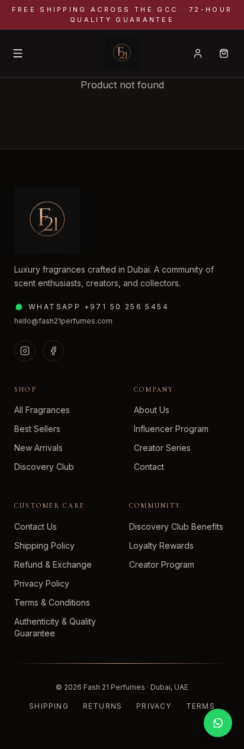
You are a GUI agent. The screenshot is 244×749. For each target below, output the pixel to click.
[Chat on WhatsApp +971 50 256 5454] (218, 723)
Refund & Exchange (53, 564)
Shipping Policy (44, 545)
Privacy (153, 706)
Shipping (49, 706)
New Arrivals (38, 448)
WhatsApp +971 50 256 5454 (98, 306)
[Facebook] (53, 350)
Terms (200, 706)
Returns (102, 706)
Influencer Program (171, 429)
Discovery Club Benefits (176, 526)
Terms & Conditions (52, 602)
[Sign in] (197, 53)
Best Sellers (37, 429)
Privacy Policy (41, 583)
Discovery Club (44, 467)
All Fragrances (42, 410)
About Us (151, 410)
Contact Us (35, 526)
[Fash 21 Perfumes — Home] (122, 53)
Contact (149, 467)
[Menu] (17, 53)
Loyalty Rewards (161, 545)
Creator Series (162, 448)
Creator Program (161, 564)
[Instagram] (25, 350)
